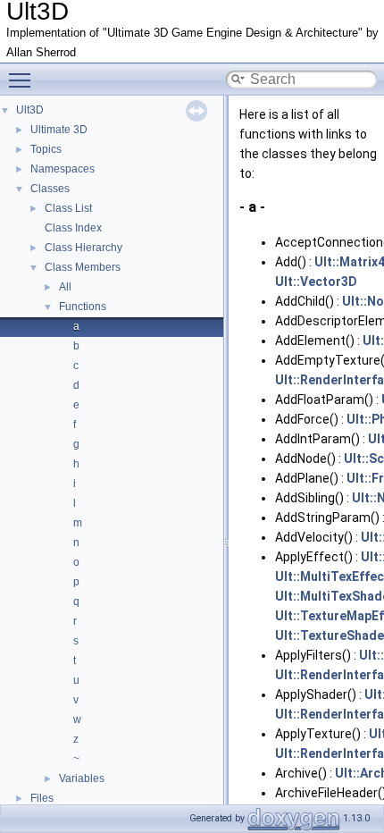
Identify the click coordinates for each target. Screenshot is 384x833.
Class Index (73, 228)
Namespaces (62, 169)
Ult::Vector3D (316, 281)
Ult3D (30, 110)
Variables (81, 778)
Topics (46, 149)
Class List (68, 208)
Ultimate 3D (59, 129)
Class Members (83, 267)
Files (42, 798)
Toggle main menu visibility (23, 79)
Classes (50, 188)
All (65, 287)
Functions (82, 306)
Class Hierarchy (83, 247)
